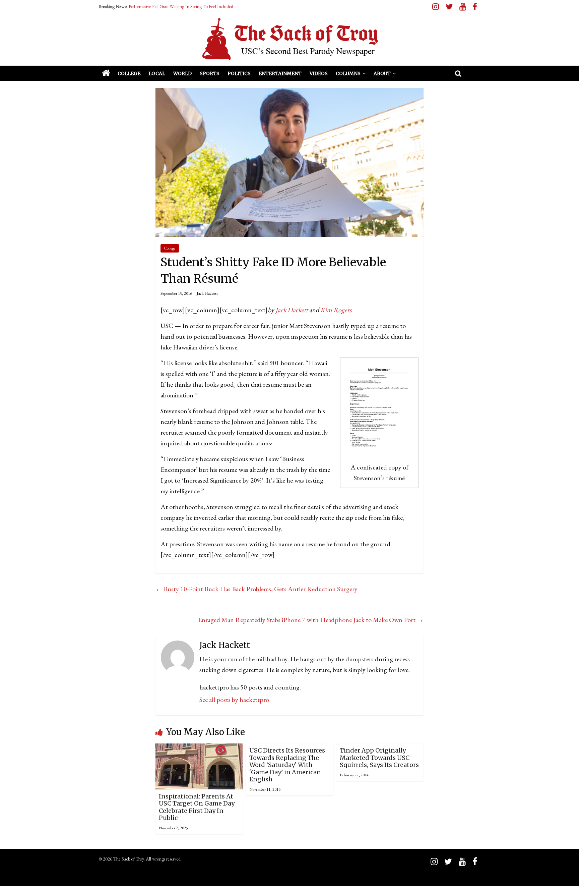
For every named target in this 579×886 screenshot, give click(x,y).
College (129, 73)
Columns (348, 73)
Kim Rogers (335, 310)
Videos (319, 73)
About (382, 73)
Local (156, 73)
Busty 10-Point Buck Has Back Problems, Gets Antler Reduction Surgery (256, 589)
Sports (209, 73)
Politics (239, 73)
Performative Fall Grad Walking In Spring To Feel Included (181, 6)
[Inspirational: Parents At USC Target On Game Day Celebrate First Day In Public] (199, 748)
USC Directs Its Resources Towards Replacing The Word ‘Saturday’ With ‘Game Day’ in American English (287, 764)
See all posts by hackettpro (234, 699)
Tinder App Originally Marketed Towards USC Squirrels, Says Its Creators (379, 757)
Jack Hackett (207, 293)
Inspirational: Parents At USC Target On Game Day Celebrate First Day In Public (197, 807)
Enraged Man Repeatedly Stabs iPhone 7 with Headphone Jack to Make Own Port (311, 619)
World (182, 73)
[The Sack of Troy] (289, 39)
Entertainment (280, 73)
